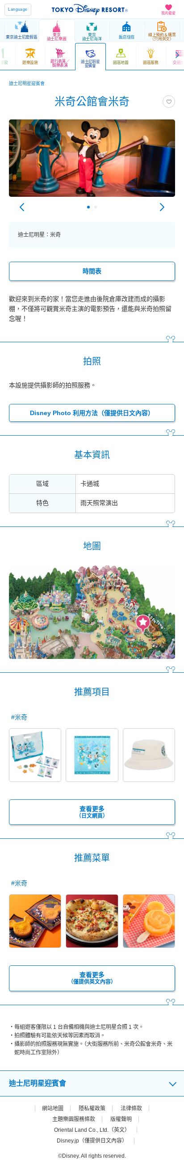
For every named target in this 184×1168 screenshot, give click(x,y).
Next (162, 207)
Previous (22, 207)
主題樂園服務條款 (73, 1119)
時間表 (92, 271)
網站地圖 (52, 1108)
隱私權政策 (92, 1108)
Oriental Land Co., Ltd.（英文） (92, 1130)
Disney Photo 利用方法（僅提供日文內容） (92, 412)
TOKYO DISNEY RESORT (90, 9)
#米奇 (19, 717)
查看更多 (92, 812)
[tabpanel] (92, 162)
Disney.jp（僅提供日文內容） (92, 1141)
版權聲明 (121, 1119)
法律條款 (131, 1108)
